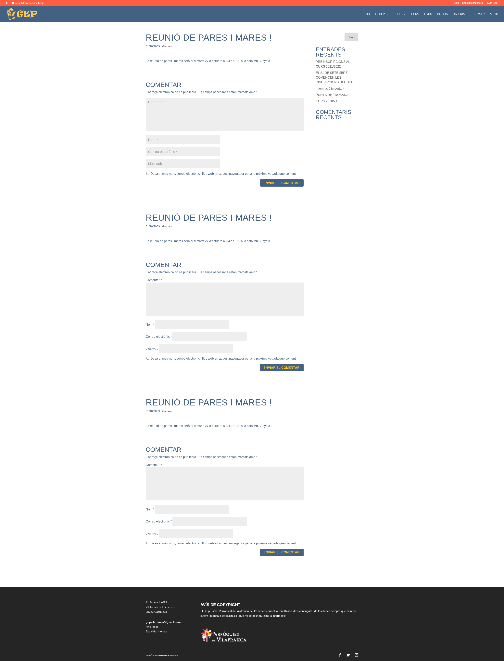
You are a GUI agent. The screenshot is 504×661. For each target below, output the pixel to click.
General (167, 46)
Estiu (428, 14)
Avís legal (492, 3)
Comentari (154, 280)
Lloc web (152, 348)
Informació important (330, 88)
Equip (398, 14)
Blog (456, 3)
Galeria (459, 14)
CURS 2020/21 (326, 101)
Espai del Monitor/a (473, 3)
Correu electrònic (159, 336)
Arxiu (494, 14)
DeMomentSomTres (168, 655)
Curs (415, 14)
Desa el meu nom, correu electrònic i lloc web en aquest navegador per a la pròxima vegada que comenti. (223, 173)
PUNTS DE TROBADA (332, 95)
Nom (150, 324)
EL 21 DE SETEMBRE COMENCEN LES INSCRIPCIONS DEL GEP (334, 77)
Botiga (442, 14)
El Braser (477, 14)
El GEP (380, 14)
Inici (367, 14)
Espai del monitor (156, 631)
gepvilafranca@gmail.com (163, 622)
